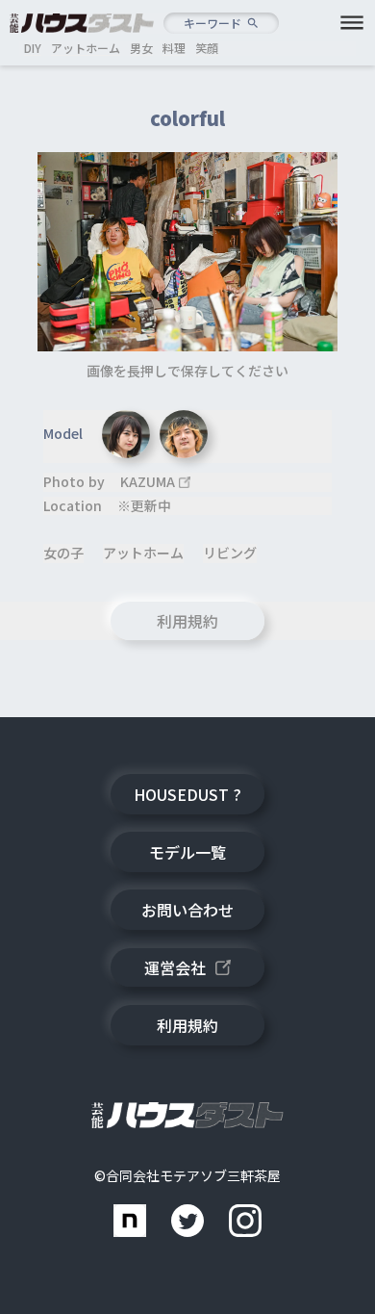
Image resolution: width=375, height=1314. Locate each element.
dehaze (351, 23)
